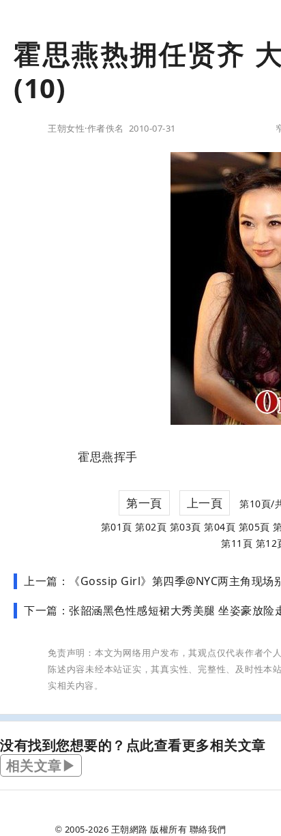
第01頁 (116, 526)
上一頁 (205, 503)
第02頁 (150, 526)
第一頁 (144, 503)
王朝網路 (129, 829)
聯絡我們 (208, 829)
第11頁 (236, 543)
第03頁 (185, 526)
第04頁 (219, 526)
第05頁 (254, 526)
